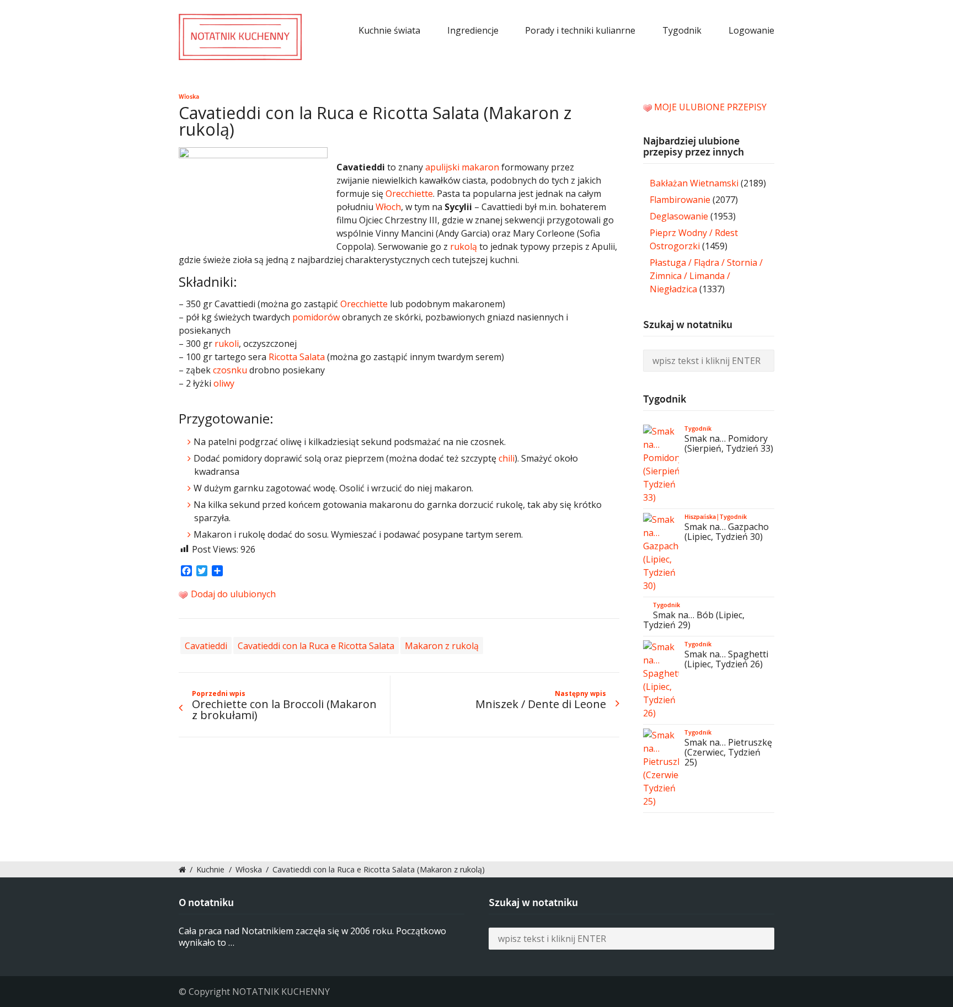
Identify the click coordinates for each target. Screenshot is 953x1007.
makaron (480, 167)
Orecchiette (409, 194)
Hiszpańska (700, 516)
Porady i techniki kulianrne (580, 30)
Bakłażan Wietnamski (694, 183)
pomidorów (316, 317)
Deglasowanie (679, 216)
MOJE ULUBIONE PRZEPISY (710, 107)
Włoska (189, 96)
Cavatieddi (206, 645)
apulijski (442, 167)
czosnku (230, 370)
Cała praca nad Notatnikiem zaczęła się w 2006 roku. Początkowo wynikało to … (312, 937)
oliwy (223, 383)
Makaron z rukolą (442, 645)
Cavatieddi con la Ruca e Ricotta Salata (316, 645)
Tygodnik (682, 30)
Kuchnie (210, 869)
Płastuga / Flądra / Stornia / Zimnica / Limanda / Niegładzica (706, 275)
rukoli (227, 344)
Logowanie (751, 30)
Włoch (388, 207)
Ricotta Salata (297, 357)
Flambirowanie (680, 200)
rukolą (463, 246)
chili (507, 458)
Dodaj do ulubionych (232, 594)
